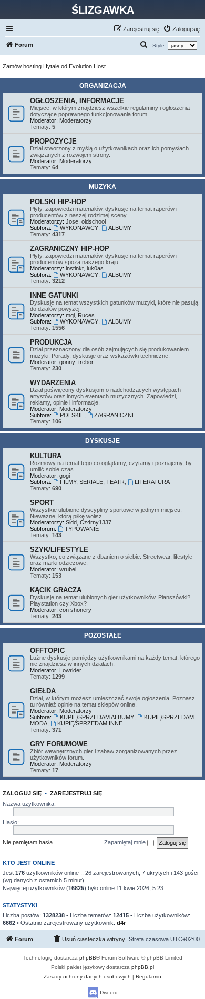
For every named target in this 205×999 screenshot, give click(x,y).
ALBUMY (119, 228)
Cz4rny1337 (95, 522)
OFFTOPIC (47, 650)
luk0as (95, 268)
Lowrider (70, 670)
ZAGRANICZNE (115, 415)
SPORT (42, 503)
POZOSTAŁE (102, 635)
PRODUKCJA (51, 342)
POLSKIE (72, 415)
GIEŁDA (43, 691)
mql (70, 315)
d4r (121, 923)
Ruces (86, 315)
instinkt (75, 268)
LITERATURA (152, 482)
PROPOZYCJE (53, 141)
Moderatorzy (75, 120)
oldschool (93, 221)
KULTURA (46, 456)
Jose (72, 221)
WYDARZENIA (53, 383)
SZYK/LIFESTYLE (59, 549)
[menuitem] (181, 29)
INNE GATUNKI (54, 295)
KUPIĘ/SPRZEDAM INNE (89, 723)
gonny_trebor (76, 362)
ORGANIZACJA (102, 85)
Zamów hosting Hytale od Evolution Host (54, 66)
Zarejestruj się (76, 793)
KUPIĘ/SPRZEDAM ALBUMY (97, 717)
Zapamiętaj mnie (125, 842)
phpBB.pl (142, 967)
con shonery (75, 610)
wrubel (67, 569)
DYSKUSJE (102, 441)
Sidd (71, 522)
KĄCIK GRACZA (55, 590)
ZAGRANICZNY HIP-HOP (69, 249)
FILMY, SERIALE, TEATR (92, 482)
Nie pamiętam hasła (28, 842)
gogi (64, 475)
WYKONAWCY (79, 228)
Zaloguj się (22, 793)
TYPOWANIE (82, 529)
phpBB (87, 958)
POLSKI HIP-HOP (58, 202)
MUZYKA (102, 186)
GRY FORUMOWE (59, 744)
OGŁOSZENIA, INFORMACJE (77, 101)
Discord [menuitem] (108, 992)
